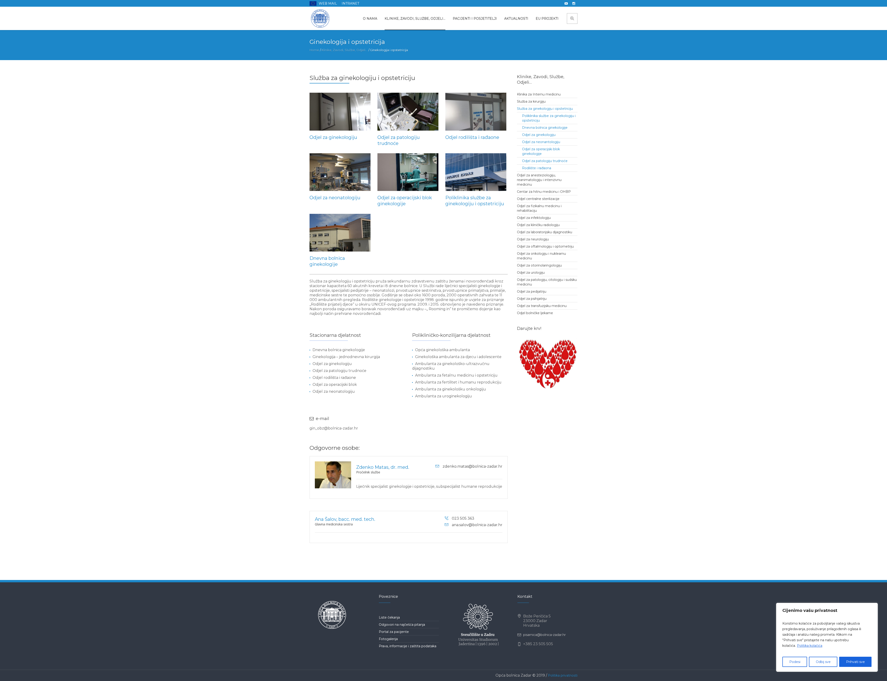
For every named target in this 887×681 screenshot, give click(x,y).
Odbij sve (823, 662)
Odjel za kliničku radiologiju (538, 225)
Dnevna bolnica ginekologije (545, 128)
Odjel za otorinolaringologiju (539, 265)
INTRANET (350, 3)
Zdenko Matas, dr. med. (382, 467)
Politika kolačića (809, 646)
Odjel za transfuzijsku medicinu (542, 306)
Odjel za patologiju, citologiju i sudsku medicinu (547, 282)
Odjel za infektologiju (534, 218)
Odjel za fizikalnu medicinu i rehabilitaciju (539, 208)
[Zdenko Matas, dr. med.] (333, 474)
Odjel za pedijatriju (531, 291)
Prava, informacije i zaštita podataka (407, 646)
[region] (827, 637)
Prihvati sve (855, 662)
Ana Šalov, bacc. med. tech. (345, 519)
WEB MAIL (328, 3)
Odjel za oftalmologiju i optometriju (545, 246)
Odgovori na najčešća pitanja (402, 625)
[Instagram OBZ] (574, 3)
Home (314, 50)
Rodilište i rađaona (536, 168)
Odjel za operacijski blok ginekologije (541, 151)
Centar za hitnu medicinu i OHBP (544, 192)
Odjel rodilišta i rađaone (472, 137)
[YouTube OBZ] (566, 3)
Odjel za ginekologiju (333, 137)
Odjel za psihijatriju (532, 299)
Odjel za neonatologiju (335, 197)
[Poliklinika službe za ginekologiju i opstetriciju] (475, 172)
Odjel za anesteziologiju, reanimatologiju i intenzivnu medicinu (539, 180)
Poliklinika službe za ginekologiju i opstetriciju (549, 118)
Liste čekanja (389, 617)
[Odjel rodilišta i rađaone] (475, 112)
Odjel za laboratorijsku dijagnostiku (544, 232)
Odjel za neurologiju (533, 239)
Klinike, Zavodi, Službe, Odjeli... (345, 50)
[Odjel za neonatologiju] (340, 172)
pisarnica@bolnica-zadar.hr (544, 635)
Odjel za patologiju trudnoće (545, 161)
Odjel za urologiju (531, 272)
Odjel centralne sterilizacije (538, 199)
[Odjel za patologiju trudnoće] (407, 112)
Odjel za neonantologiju (541, 142)
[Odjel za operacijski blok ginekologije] (407, 172)
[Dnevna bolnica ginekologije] (340, 233)
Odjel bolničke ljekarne (535, 313)
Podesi (794, 662)
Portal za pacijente (394, 632)
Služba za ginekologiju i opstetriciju (545, 109)
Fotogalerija (388, 639)
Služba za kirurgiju (531, 101)
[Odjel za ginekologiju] (340, 112)
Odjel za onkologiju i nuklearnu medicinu (541, 256)
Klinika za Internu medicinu (539, 94)
